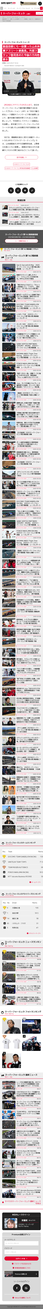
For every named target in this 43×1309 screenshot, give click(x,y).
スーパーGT (11, 8)
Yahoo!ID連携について (23, 1298)
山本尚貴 (35, 168)
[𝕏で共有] (11, 190)
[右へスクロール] (41, 8)
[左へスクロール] (1, 8)
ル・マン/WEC (36, 8)
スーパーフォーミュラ (23, 8)
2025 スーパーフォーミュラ (22, 164)
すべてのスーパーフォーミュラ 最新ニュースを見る (23, 1202)
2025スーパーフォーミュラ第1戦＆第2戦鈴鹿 (18, 168)
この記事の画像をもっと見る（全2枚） (20, 94)
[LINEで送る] (25, 190)
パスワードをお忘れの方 (22, 1264)
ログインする (20, 1258)
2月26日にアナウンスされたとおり (18, 104)
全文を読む (20, 157)
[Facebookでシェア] (18, 190)
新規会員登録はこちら (22, 1268)
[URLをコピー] (32, 190)
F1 (5, 8)
